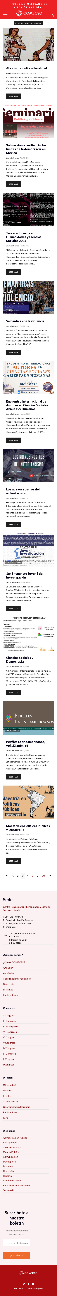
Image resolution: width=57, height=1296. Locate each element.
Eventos (7, 1095)
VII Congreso (10, 1031)
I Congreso (8, 1064)
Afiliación (8, 967)
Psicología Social (12, 1180)
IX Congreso (9, 1020)
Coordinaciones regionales (17, 978)
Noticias (7, 1090)
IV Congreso (9, 1048)
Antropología (10, 1142)
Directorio (8, 984)
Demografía (9, 1161)
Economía (8, 1166)
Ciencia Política (11, 1152)
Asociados (8, 973)
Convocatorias (10, 1101)
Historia (7, 1175)
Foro (5, 1117)
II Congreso (9, 1059)
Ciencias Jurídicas (12, 1147)
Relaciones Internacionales (17, 1185)
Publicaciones (10, 994)
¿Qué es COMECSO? (14, 962)
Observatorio (10, 1085)
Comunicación (10, 1156)
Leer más (13, 96)
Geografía (8, 1170)
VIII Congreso (10, 1026)
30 (43, 875)
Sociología (8, 1190)
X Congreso (9, 1015)
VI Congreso (9, 1037)
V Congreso (9, 1042)
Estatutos (8, 989)
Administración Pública (15, 1137)
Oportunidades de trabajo (16, 1106)
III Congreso (9, 1053)
